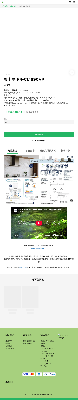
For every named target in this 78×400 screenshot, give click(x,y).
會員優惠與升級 (29, 341)
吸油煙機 (13, 6)
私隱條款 (8, 346)
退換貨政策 (27, 343)
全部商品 (5, 6)
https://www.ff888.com (39, 248)
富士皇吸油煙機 (24, 6)
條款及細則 (23, 267)
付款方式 (8, 343)
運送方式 (8, 341)
